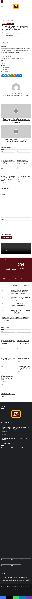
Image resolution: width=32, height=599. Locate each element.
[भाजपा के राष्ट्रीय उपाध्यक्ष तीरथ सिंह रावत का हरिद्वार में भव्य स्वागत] (6, 502)
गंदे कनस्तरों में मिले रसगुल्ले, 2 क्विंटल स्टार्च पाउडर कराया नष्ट (24, 178)
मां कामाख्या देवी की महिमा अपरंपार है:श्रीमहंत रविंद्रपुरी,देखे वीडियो (19, 304)
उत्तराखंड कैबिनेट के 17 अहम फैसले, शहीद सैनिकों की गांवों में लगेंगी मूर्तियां (24, 368)
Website (3, 225)
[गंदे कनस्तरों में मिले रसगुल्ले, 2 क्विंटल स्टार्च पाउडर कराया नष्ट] (24, 171)
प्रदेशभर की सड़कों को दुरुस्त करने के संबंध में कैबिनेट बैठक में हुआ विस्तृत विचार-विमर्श (7, 377)
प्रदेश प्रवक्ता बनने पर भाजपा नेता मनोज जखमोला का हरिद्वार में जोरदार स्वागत (23, 162)
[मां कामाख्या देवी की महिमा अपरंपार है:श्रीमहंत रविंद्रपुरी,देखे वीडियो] (6, 306)
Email (3, 219)
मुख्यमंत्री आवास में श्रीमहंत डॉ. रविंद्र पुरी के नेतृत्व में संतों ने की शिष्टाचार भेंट (8, 162)
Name (3, 213)
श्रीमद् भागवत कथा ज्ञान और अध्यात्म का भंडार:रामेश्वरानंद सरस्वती (20, 298)
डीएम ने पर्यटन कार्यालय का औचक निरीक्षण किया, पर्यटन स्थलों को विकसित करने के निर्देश (8, 179)
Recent (15, 285)
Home (3, 20)
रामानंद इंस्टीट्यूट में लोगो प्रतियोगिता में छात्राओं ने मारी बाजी (8, 395)
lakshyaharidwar (6, 33)
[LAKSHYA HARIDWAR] (16, 6)
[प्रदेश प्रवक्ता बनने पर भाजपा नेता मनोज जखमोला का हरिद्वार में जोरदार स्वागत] (24, 155)
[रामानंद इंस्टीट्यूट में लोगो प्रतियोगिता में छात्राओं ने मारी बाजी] (8, 388)
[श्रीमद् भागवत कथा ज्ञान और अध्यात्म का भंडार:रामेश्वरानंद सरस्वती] (6, 299)
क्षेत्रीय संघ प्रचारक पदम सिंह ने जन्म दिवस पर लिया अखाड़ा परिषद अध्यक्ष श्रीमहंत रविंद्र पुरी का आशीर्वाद (19, 292)
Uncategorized (9, 20)
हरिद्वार (12, 23)
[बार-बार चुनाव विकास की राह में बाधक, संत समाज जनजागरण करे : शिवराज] (16, 567)
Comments (26, 285)
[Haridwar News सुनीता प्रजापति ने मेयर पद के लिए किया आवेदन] (6, 312)
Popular (5, 285)
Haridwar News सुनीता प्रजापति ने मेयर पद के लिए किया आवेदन (20, 311)
